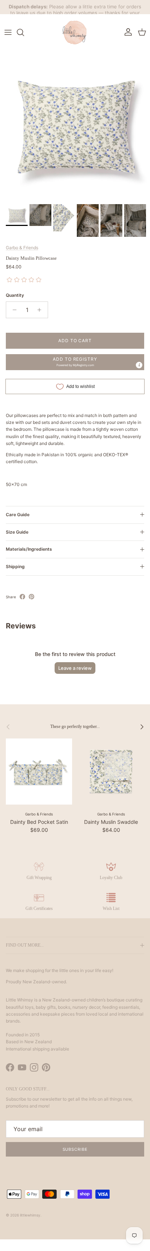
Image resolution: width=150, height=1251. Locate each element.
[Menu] (8, 32)
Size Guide (17, 532)
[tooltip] (139, 365)
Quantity (15, 295)
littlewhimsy (30, 1215)
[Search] (24, 32)
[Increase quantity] (41, 310)
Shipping (15, 566)
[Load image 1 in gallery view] (75, 126)
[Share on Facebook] (22, 596)
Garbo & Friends (22, 247)
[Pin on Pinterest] (31, 596)
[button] (75, 362)
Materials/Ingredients (29, 549)
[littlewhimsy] (75, 32)
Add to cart (75, 340)
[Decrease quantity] (12, 310)
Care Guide (17, 514)
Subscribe (75, 1149)
